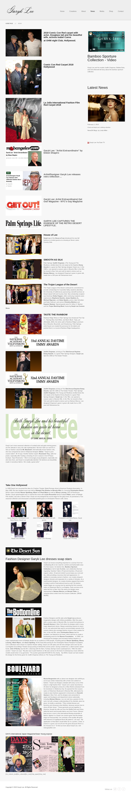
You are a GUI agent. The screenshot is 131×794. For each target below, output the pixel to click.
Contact (121, 11)
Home (62, 11)
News (93, 11)
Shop (111, 11)
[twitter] (115, 789)
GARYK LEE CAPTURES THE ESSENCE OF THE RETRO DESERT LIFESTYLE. (63, 223)
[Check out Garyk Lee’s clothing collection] (106, 108)
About (83, 11)
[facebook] (119, 789)
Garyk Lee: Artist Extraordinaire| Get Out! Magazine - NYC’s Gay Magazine (63, 200)
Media (102, 11)
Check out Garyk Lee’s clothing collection (99, 127)
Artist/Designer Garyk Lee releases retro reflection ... (62, 175)
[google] (123, 789)
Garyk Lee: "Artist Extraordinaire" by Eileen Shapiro (63, 151)
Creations (72, 11)
